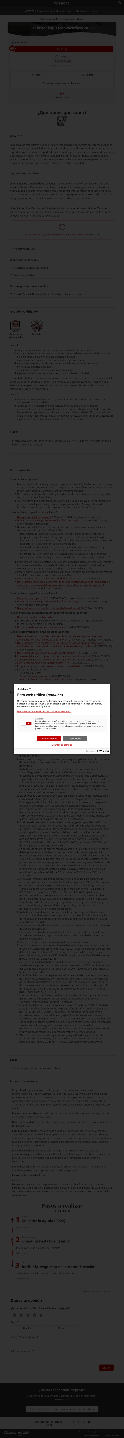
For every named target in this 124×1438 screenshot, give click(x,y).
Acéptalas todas (49, 738)
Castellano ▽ (24, 689)
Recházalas (75, 738)
